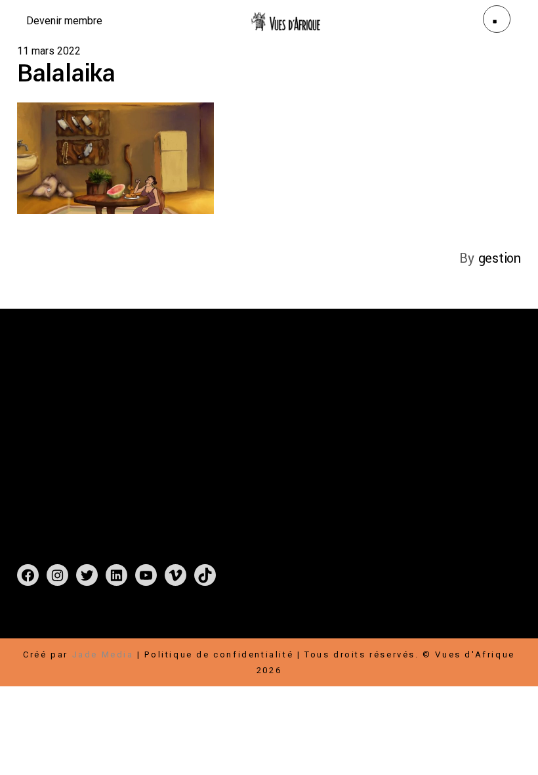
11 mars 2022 (49, 51)
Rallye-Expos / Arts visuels (264, 413)
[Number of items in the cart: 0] (31, 623)
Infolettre (451, 429)
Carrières (390, 429)
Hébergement (467, 445)
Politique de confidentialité (218, 654)
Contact (212, 445)
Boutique (269, 398)
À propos (216, 429)
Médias (263, 445)
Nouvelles (279, 429)
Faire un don (399, 398)
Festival (213, 398)
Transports (395, 461)
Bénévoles (393, 445)
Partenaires (449, 413)
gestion (499, 258)
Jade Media (103, 654)
